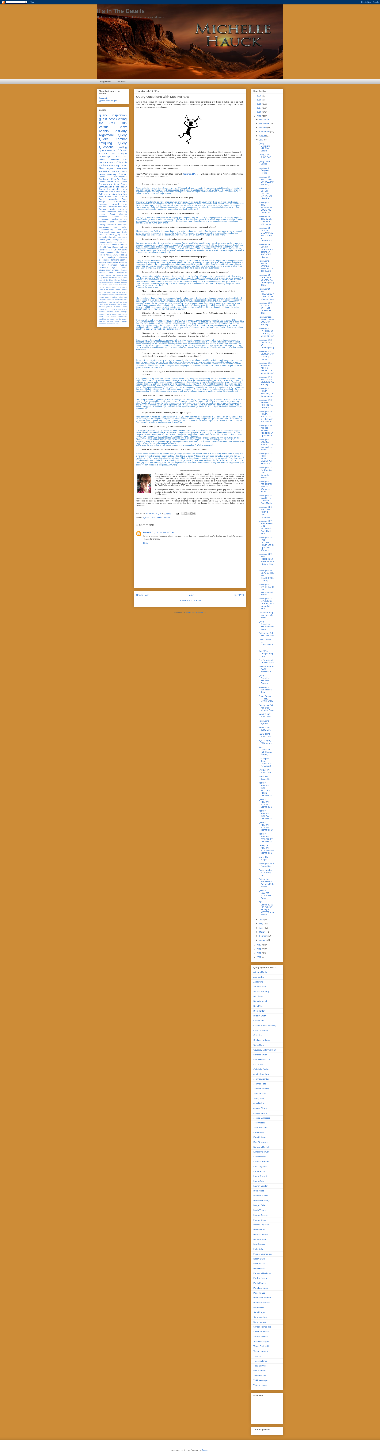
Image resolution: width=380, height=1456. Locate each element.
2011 (259, 957)
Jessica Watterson (261, 1118)
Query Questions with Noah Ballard (264, 147)
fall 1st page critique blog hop (113, 194)
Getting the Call (113, 121)
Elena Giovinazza (261, 1059)
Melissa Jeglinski (261, 1224)
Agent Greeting (118, 214)
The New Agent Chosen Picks (266, 661)
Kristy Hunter (259, 1156)
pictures (124, 304)
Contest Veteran (119, 247)
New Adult (104, 232)
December (264, 119)
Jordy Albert (122, 277)
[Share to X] (188, 513)
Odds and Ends (119, 232)
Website (121, 81)
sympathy (110, 319)
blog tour (105, 294)
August (262, 136)
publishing (117, 242)
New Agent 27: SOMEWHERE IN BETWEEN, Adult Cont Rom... (266, 527)
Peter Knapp (259, 1293)
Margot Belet (259, 1205)
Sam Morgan (259, 1312)
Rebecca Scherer (261, 1302)
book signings (107, 257)
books (108, 196)
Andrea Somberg (261, 991)
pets (118, 304)
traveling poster (118, 165)
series (108, 245)
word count (103, 324)
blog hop (122, 206)
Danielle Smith (260, 1055)
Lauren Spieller (260, 1186)
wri (108, 324)
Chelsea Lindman (261, 1040)
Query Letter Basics (264, 162)
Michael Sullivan (120, 280)
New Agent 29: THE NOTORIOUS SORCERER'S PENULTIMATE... (266, 560)
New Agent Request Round (264, 170)
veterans (102, 321)
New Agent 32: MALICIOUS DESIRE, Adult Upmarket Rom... (266, 603)
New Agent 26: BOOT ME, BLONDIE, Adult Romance (265, 512)
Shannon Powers (261, 1331)
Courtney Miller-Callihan (264, 1050)
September (264, 131)
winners (102, 273)
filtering (123, 262)
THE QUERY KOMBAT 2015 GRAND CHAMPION (266, 849)
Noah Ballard (259, 1263)
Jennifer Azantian (261, 1079)
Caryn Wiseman (260, 1030)
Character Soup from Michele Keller (266, 615)
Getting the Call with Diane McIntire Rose (266, 707)
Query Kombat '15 (109, 150)
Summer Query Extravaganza (113, 175)
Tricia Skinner (259, 1366)
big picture (123, 292)
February (263, 936)
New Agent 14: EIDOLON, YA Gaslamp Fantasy (266, 355)
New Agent (106, 168)
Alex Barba (258, 977)
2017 (259, 108)
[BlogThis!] (185, 513)
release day (118, 159)
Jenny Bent (258, 1098)
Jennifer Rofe (259, 1084)
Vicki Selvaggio (260, 1380)
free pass (122, 237)
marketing (122, 212)
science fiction (113, 312)
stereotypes (122, 316)
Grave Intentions (106, 252)
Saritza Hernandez (262, 1327)
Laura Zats (258, 1181)
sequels (123, 219)
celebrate (103, 237)
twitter (124, 319)
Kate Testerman (260, 1142)
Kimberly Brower (261, 1152)
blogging (123, 255)
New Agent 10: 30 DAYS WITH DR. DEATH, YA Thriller (265, 308)
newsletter (111, 224)
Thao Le (257, 1356)
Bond (109, 247)
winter (114, 245)
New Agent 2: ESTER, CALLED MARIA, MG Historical (265, 193)
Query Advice (106, 181)
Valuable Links (119, 189)
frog (112, 299)
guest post (107, 119)
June (261, 920)
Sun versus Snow (113, 125)
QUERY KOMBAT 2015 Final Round (265, 894)
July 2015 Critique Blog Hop (266, 653)
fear (101, 196)
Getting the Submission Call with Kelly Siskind (266, 883)
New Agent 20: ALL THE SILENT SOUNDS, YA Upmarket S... (266, 430)
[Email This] (183, 513)
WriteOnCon (103, 290)
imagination (103, 302)
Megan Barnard (260, 1215)
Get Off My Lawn (118, 250)
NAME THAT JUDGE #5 (265, 728)
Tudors (124, 287)
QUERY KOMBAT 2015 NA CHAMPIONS (266, 826)
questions (122, 224)
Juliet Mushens (260, 1127)
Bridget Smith (259, 1016)
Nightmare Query (113, 135)
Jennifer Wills (259, 1093)
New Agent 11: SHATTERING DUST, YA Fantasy (266, 320)
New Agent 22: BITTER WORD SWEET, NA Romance (265, 458)
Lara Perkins (259, 1171)
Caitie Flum (258, 1020)
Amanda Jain (259, 986)
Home (190, 595)
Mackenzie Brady (261, 1200)
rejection (115, 267)
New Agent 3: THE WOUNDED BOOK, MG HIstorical (265, 207)
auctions (115, 292)
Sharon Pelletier (260, 1336)
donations (115, 260)
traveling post (106, 222)
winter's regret (121, 321)
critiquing (105, 143)
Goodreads (112, 206)
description (114, 297)
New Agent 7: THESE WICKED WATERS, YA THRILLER (266, 266)
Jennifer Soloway (261, 1088)
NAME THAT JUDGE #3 (265, 771)
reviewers (122, 209)
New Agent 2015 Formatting (266, 864)
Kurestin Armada (261, 1161)
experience (115, 262)
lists (125, 240)
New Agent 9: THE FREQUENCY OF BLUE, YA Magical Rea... (266, 294)
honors (117, 299)
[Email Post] (177, 513)
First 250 (115, 275)
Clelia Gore (258, 1045)
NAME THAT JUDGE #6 (265, 715)
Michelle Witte (259, 1239)
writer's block (114, 324)
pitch (109, 242)
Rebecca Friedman (262, 1297)
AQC (112, 230)
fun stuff (114, 162)
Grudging (103, 179)
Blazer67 (147, 532)
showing (102, 314)
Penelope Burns (260, 1288)
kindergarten (117, 240)
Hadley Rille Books (110, 277)
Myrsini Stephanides (262, 1254)
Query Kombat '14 (113, 152)
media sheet (103, 304)
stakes (113, 316)
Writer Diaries (114, 290)
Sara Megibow (260, 1317)
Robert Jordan (105, 255)
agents (146, 517)
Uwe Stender (259, 1370)
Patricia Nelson (260, 1278)
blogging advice (114, 294)
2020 (259, 96)
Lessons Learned (109, 204)
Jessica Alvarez (260, 1108)
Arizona (108, 275)
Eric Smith (258, 1064)
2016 (259, 112)
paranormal (104, 267)
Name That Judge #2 (264, 777)
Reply (145, 543)
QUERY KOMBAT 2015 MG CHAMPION (265, 803)
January (263, 940)
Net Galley (121, 252)
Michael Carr (259, 1229)
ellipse (121, 297)
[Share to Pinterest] (194, 513)
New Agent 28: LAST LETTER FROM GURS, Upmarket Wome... (266, 543)
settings (124, 312)
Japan (124, 230)
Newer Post (142, 595)
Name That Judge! (264, 858)
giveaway (111, 174)
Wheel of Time (105, 235)
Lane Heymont (260, 1166)
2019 (259, 100)
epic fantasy (120, 196)
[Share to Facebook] (191, 513)
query (152, 517)
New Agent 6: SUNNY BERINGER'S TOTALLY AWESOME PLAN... (266, 250)
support (102, 214)
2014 (259, 945)
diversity (112, 237)
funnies (102, 240)
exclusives (107, 299)
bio (100, 294)
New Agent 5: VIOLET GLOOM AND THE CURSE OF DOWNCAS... (266, 234)
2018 (259, 104)
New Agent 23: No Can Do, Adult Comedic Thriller (265, 472)
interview (122, 168)
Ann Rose (258, 996)
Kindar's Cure (119, 179)
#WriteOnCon (122, 273)
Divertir (118, 230)
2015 (259, 116)
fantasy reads (107, 209)
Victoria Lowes (260, 1385)
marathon (123, 302)
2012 (259, 953)
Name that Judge (118, 191)
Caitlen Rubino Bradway (264, 1025)
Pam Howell (259, 1268)
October (263, 127)
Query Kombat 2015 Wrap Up (265, 872)
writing (123, 147)
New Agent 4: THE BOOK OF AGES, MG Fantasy (265, 220)
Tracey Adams (260, 1361)
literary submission (107, 212)
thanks (124, 270)
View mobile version (190, 600)
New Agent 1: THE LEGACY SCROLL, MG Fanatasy (266, 181)
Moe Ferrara (259, 1244)
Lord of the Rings (106, 280)
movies (115, 219)
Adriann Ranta (260, 972)
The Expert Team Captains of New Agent (265, 762)
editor (107, 262)
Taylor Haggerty (260, 1351)
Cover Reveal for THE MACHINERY (266, 698)
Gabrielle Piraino (261, 1069)
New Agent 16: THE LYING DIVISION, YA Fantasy (266, 381)
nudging (123, 265)
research (119, 309)
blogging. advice (120, 235)
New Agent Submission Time (265, 689)
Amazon (102, 275)
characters (122, 222)
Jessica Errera (260, 1113)
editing (102, 159)
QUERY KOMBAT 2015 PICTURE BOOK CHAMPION (265, 789)
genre (108, 240)
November (264, 123)
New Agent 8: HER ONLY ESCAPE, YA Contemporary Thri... (266, 280)
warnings (110, 321)
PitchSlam (104, 171)
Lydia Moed (258, 1191)
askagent (107, 292)
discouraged (104, 260)
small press (112, 314)
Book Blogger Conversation (113, 200)
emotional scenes (109, 217)
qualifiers (117, 307)
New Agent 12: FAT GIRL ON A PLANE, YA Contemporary (266, 332)
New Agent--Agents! (264, 722)
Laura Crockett (260, 1176)
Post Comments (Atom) (196, 612)
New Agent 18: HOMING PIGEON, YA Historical (265, 404)
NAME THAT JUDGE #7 (265, 156)
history (102, 265)
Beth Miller (258, 1006)
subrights (102, 319)
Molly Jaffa (258, 1249)
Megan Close (259, 1220)
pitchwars (103, 191)
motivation (112, 265)
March (262, 932)
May (261, 924)
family (101, 199)
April (261, 928)
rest (125, 309)
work (111, 273)
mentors (102, 242)
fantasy (102, 224)
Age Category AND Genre (265, 741)
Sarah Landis (259, 1322)
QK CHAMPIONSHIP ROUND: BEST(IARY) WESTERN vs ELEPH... (266, 908)
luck (117, 302)
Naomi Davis (259, 1259)
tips (115, 227)
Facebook (103, 250)
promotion (113, 199)
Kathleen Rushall (261, 1147)
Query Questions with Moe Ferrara (264, 679)
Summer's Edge (115, 287)
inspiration (119, 115)
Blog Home (105, 81)
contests (104, 162)
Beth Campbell (260, 1001)
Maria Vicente (259, 1210)
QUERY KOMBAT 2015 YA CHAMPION (265, 815)
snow (108, 270)
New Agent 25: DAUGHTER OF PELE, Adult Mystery (266, 499)
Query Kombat (113, 139)
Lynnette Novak (260, 1195)
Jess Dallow (259, 1103)
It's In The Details (121, 11)
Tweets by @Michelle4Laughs (108, 99)
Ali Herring (258, 982)
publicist (109, 307)
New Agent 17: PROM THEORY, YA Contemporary (266, 392)
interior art (111, 302)
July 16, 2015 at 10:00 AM (163, 532)
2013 (259, 949)
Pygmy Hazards (114, 282)
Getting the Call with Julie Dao (266, 634)
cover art (120, 156)
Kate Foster (258, 1132)
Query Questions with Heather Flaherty (266, 750)
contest (116, 171)
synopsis (115, 270)
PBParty (121, 131)
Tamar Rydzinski (261, 1346)
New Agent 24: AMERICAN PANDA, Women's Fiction (265, 486)
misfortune (112, 304)
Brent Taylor (259, 1011)
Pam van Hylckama (262, 1273)
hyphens (123, 299)
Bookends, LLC (189, 174)
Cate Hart (257, 1035)
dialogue (123, 257)
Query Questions (163, 517)
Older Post (238, 595)
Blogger (205, 1450)
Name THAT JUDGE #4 (265, 735)
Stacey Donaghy (261, 1341)
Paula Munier (259, 1283)
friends (116, 187)
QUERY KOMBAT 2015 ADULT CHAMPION (266, 838)
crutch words (104, 297)
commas (123, 294)
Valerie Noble (259, 1375)
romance (102, 312)
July (261, 140)
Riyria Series (113, 285)
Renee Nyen (259, 1307)
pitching (101, 307)
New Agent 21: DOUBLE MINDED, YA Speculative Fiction (266, 444)
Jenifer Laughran (261, 1074)
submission (104, 227)
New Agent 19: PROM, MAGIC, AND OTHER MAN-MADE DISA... (266, 416)
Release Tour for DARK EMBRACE (266, 669)
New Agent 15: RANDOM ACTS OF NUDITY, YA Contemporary (266, 368)
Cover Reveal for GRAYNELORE (266, 643)
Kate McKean (259, 1137)
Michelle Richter (260, 1234)
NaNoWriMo (103, 282)
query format (110, 309)
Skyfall (115, 255)
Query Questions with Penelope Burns (266, 625)
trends (118, 319)
